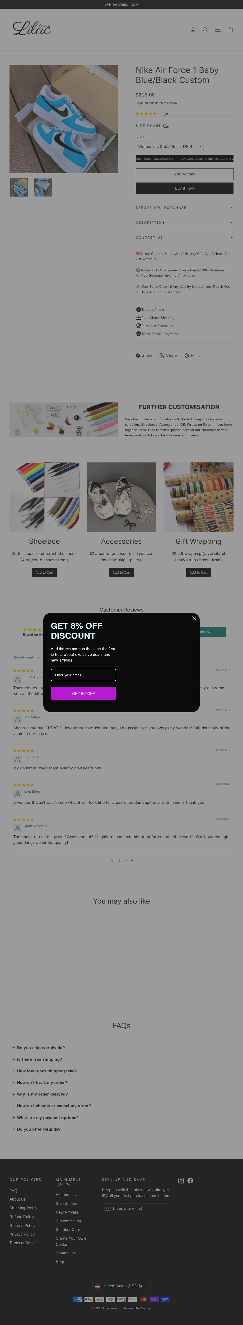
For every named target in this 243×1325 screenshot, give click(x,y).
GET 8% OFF (83, 693)
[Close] (194, 618)
